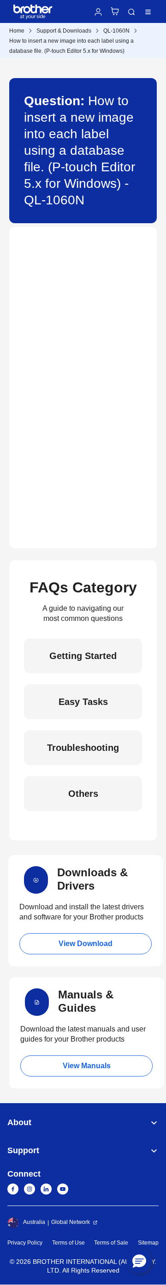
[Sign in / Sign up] (98, 11)
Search (131, 11)
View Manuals (87, 1066)
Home (16, 31)
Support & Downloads (63, 31)
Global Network (70, 1222)
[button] (139, 1261)
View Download (86, 943)
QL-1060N (116, 31)
